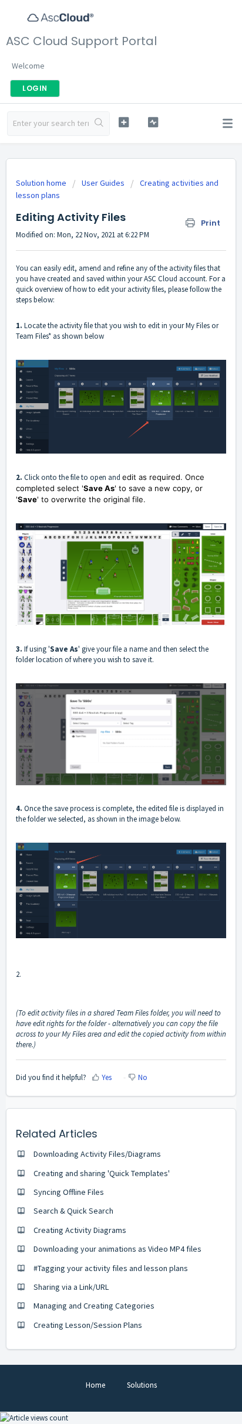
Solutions (142, 1385)
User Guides (103, 183)
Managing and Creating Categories (93, 1305)
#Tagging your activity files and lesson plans (110, 1268)
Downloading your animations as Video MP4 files (117, 1249)
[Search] (99, 123)
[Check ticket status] (153, 122)
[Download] (99, 720)
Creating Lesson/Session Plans (87, 1325)
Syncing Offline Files (68, 1192)
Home (95, 1385)
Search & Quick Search (73, 1210)
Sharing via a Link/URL (71, 1287)
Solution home (42, 183)
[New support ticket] (124, 122)
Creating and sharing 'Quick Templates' (101, 1173)
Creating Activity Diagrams (79, 1230)
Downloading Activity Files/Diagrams (97, 1154)
